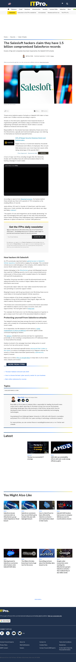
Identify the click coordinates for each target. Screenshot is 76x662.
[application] (26, 179)
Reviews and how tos (53, 12)
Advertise (63, 9)
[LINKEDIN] (23, 400)
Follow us (37, 111)
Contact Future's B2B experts (47, 648)
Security (45, 9)
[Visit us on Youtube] (14, 633)
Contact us (42, 642)
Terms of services (26, 242)
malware (13, 210)
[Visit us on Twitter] (8, 633)
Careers (22, 648)
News (52, 56)
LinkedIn (12, 424)
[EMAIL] (27, 400)
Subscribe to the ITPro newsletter (27, 12)
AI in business (42, 12)
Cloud (20, 9)
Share (7, 111)
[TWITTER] (19, 400)
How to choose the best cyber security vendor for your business (25, 375)
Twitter (59, 422)
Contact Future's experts (7, 642)
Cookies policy (43, 645)
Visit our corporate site (55, 616)
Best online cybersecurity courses (15, 379)
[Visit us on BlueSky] (19, 633)
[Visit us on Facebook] (2, 633)
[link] (9, 143)
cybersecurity (39, 352)
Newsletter (45, 111)
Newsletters (62, 645)
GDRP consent (4, 648)
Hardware (27, 9)
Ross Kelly (30, 56)
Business (14, 9)
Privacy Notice (17, 244)
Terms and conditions (65, 642)
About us (22, 642)
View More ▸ (38, 599)
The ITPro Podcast (67, 12)
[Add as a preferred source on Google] (5, 620)
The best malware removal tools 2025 (17, 372)
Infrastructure (36, 9)
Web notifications (24, 645)
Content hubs (54, 9)
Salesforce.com (12, 390)
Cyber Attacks (22, 37)
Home (6, 37)
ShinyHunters (24, 270)
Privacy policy (3, 645)
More (69, 9)
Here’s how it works (44, 62)
